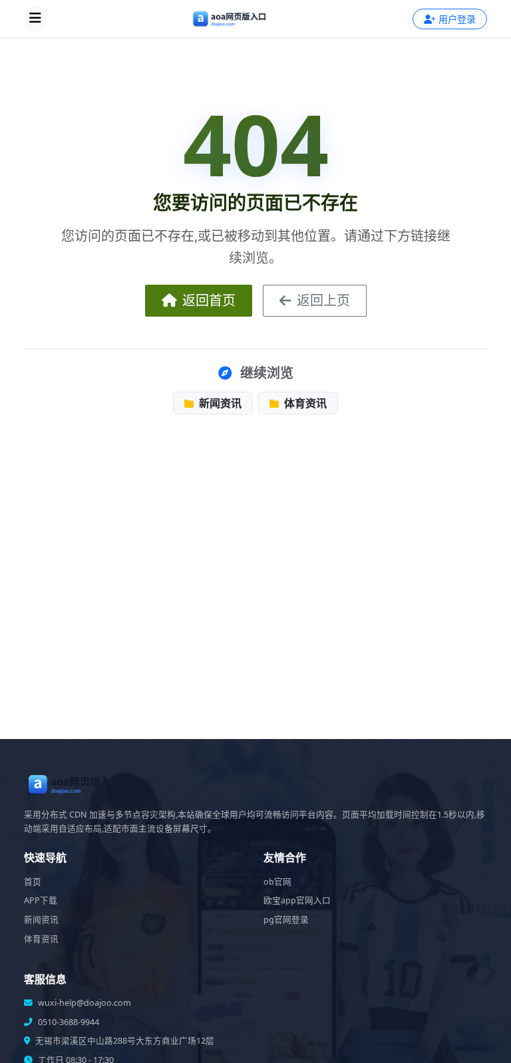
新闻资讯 (219, 403)
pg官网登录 (286, 919)
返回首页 (209, 300)
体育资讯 (304, 403)
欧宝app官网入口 (297, 900)
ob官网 (277, 881)
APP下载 (40, 900)
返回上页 (323, 300)
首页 (32, 881)
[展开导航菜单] (35, 18)
